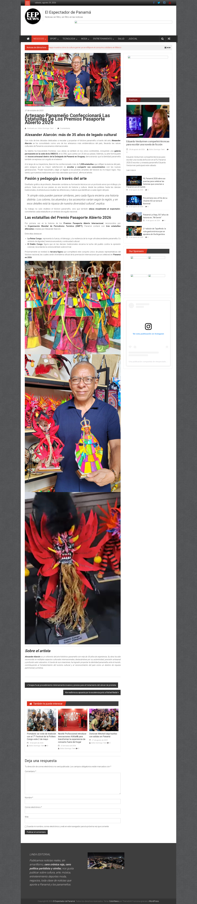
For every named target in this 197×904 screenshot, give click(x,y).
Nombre (29, 797)
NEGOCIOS (39, 38)
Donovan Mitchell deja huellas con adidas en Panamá (103, 735)
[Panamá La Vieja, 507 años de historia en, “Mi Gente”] (134, 217)
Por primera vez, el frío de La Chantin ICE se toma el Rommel (155, 201)
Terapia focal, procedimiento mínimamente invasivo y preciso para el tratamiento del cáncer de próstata (72, 685)
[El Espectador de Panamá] (28, 38)
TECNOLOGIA (69, 38)
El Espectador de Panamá (68, 12)
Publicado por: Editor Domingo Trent (40, 128)
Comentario (30, 771)
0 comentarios (65, 128)
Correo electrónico (33, 807)
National (29, 103)
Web (27, 817)
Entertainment (133, 135)
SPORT (53, 38)
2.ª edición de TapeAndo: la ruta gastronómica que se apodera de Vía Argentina (154, 231)
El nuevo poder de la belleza (60, 47)
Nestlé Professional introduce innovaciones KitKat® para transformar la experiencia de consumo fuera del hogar (72, 737)
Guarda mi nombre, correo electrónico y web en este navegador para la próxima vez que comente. (68, 826)
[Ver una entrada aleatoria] (169, 38)
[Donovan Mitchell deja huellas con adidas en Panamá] (103, 720)
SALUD (121, 38)
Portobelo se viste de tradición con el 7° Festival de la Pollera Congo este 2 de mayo (41, 736)
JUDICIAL (132, 38)
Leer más (130, 170)
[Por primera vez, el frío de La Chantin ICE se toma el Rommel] (134, 200)
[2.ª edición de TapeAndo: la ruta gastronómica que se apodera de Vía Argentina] (134, 231)
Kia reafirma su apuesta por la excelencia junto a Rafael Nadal (91, 692)
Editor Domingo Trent (36, 746)
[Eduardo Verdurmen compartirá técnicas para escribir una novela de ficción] (147, 121)
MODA (84, 38)
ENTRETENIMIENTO (102, 38)
